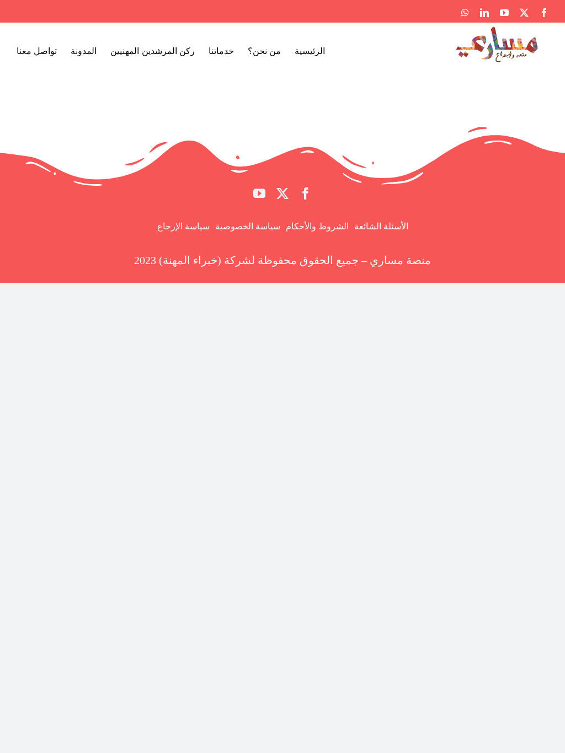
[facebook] (306, 193)
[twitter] (282, 193)
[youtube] (259, 193)
